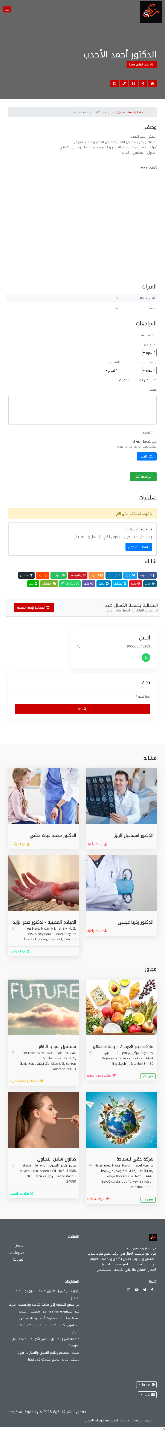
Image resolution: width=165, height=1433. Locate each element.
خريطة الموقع (94, 1420)
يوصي (145, 432)
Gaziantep (27, 1064)
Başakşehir (120, 1064)
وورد (148, 584)
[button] (7, 9)
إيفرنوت (57, 575)
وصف (153, 389)
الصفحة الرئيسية (138, 112)
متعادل (25, 575)
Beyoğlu (146, 1182)
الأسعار (19, 1246)
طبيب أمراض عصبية (139, 64)
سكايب (119, 584)
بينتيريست (76, 575)
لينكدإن (112, 575)
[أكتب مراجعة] (152, 83)
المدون (95, 575)
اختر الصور (146, 456)
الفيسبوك (146, 575)
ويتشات (47, 584)
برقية (102, 584)
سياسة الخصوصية (117, 1420)
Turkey (146, 1385)
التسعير (114, 362)
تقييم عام (150, 344)
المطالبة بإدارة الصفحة (31, 608)
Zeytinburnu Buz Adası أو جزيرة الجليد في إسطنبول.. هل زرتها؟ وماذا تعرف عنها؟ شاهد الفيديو (48, 1325)
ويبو (134, 584)
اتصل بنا (18, 1260)
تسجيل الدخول (138, 546)
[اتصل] (124, 83)
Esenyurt (55, 939)
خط (32, 584)
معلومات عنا (16, 1253)
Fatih (29, 1176)
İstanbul (70, 939)
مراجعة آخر (143, 476)
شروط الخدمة (143, 1420)
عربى (146, 1395)
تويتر (128, 575)
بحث (81, 709)
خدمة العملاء (148, 362)
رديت (41, 575)
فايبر (87, 584)
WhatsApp (68, 584)
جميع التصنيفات (113, 112)
